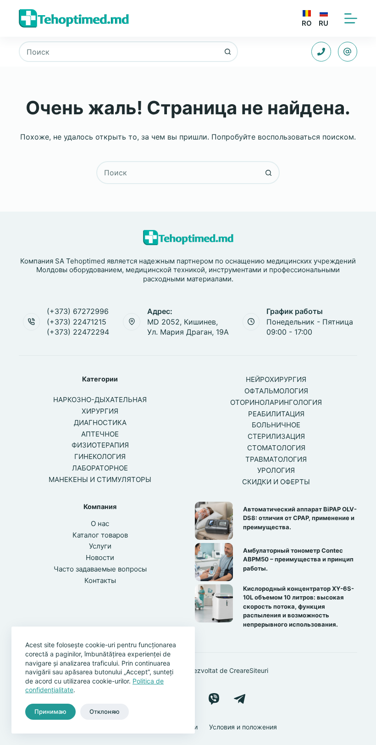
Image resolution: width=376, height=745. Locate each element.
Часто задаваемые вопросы (100, 569)
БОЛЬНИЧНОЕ (276, 424)
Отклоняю (104, 711)
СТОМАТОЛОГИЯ (276, 447)
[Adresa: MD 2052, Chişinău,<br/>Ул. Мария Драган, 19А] (131, 321)
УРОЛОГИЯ (276, 470)
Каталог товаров (100, 535)
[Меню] (350, 18)
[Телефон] (321, 52)
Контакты (100, 580)
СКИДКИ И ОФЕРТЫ (276, 481)
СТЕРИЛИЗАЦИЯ (276, 436)
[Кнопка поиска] (227, 51)
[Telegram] (239, 699)
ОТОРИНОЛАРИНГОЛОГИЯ (276, 402)
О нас (100, 523)
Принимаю (50, 711)
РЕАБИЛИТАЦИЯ (276, 413)
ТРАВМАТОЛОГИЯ (276, 459)
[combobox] (119, 51)
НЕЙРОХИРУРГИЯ (276, 379)
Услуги (100, 546)
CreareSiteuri (248, 670)
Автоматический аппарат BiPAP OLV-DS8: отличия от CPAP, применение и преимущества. (300, 518)
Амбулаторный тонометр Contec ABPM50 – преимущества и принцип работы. (298, 559)
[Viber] (214, 699)
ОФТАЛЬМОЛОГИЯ (276, 391)
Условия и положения (243, 727)
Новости (100, 557)
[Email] (348, 52)
